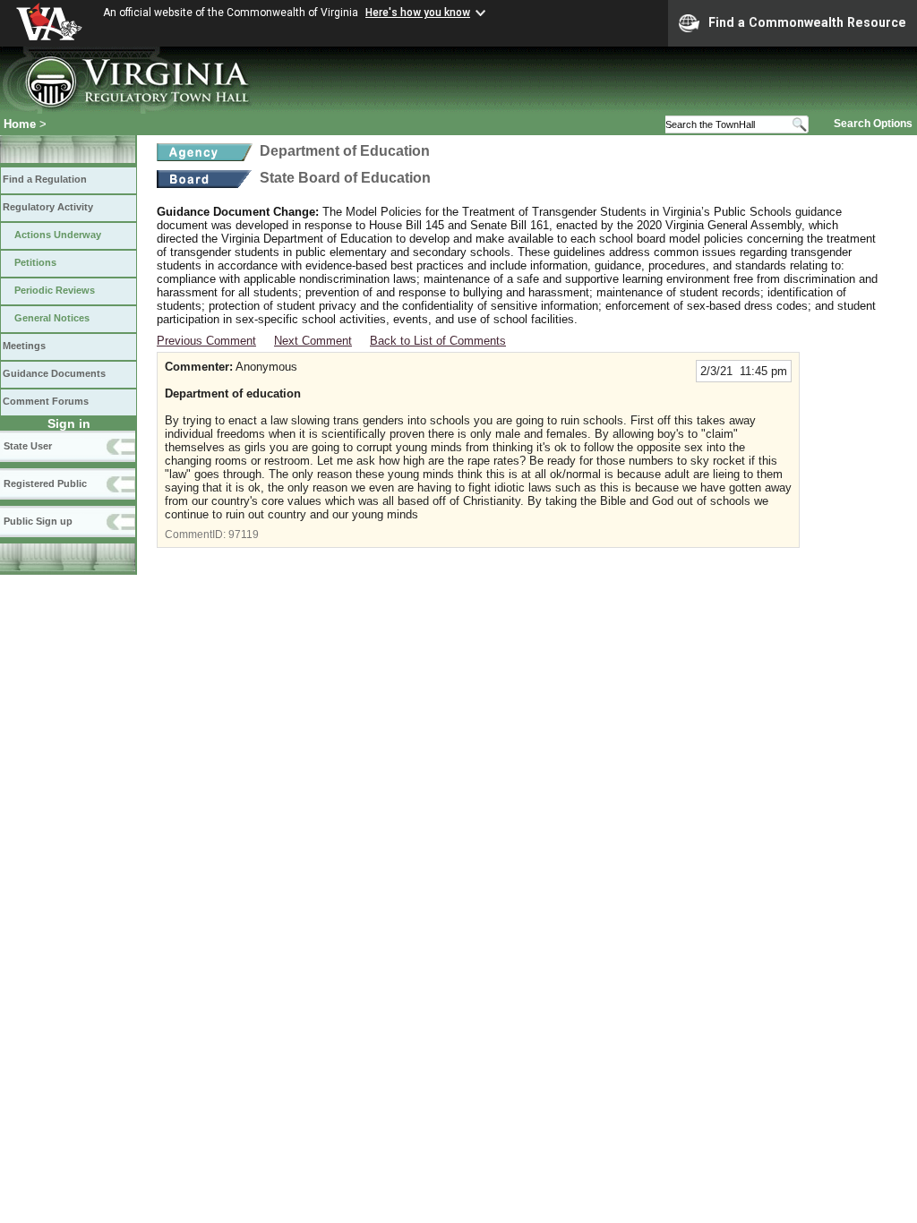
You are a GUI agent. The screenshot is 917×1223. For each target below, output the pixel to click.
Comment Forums (46, 401)
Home (20, 124)
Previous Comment (206, 340)
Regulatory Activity (48, 206)
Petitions (35, 262)
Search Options (873, 123)
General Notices (52, 317)
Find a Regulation (45, 179)
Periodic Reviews (54, 290)
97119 (243, 534)
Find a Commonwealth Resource (807, 22)
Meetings (24, 345)
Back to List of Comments (438, 340)
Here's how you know (417, 12)
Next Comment (313, 340)
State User (28, 445)
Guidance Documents (54, 373)
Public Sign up (38, 521)
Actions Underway (57, 234)
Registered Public (45, 483)
